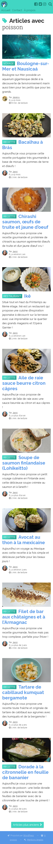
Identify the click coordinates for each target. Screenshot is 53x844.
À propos (29, 10)
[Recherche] (50, 4)
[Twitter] (40, 4)
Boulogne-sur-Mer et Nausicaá (25, 66)
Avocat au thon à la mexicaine (23, 539)
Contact (17, 10)
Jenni (15, 172)
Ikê (27, 296)
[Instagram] (44, 4)
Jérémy (16, 97)
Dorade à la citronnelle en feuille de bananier (25, 772)
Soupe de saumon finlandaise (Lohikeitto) (23, 463)
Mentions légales (35, 840)
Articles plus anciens (26, 824)
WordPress (28, 835)
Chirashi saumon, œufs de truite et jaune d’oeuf (25, 222)
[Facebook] (36, 4)
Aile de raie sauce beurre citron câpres (23, 383)
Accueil (5, 10)
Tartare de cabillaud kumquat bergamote (23, 692)
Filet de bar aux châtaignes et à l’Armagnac (23, 617)
